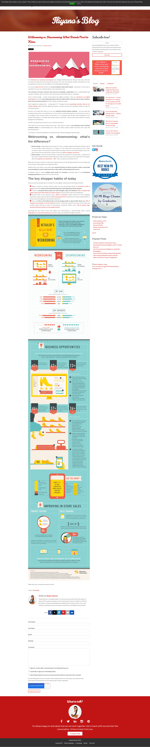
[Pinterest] (63, 612)
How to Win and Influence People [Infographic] (107, 253)
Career (96, 229)
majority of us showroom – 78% (46, 159)
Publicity (100, 266)
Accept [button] (72, 4)
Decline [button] (79, 4)
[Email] (67, 612)
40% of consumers (62, 194)
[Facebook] (50, 612)
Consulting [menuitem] (78, 743)
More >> (100, 268)
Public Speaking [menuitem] (69, 743)
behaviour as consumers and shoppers (42, 80)
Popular (102, 83)
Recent (95, 83)
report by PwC (39, 87)
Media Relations (114, 266)
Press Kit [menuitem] (92, 743)
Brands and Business (100, 227)
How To (94, 266)
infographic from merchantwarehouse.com (40, 213)
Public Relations (99, 221)
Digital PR (106, 266)
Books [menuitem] (86, 743)
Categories (110, 83)
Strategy (94, 268)
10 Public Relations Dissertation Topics (104, 243)
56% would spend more (59, 197)
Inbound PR (98, 225)
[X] (54, 612)
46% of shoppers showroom (71, 152)
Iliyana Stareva (47, 45)
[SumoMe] (72, 612)
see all (94, 233)
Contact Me (75, 733)
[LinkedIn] (59, 612)
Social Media (98, 223)
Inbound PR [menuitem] (58, 743)
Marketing (36, 590)
